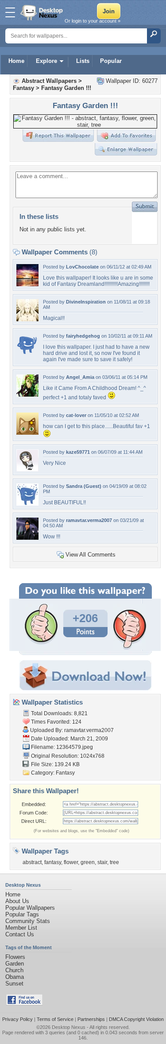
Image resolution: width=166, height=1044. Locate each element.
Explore (46, 61)
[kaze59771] (27, 469)
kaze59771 (78, 452)
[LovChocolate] (27, 284)
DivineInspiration (86, 301)
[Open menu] (10, 12)
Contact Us (19, 934)
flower (71, 862)
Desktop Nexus (68, 1027)
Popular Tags (22, 914)
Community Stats (27, 921)
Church (14, 970)
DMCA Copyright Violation (136, 1019)
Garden (14, 963)
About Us (17, 901)
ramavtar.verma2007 (89, 520)
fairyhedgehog (83, 336)
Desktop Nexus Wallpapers (42, 12)
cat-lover (76, 415)
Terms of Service (55, 1019)
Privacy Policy (17, 1019)
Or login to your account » (92, 20)
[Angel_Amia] (27, 394)
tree (114, 862)
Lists (82, 61)
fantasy (52, 862)
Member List (21, 927)
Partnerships (91, 1019)
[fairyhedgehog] (27, 353)
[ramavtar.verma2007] (27, 537)
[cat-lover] (27, 432)
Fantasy (23, 88)
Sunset (14, 983)
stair (102, 862)
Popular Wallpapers (30, 907)
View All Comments (91, 554)
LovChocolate (82, 266)
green (88, 862)
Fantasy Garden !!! (66, 88)
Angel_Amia (80, 377)
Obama (14, 977)
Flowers (15, 957)
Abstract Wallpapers (49, 81)
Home (16, 61)
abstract (32, 862)
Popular (111, 61)
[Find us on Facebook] (24, 1003)
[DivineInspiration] (27, 319)
